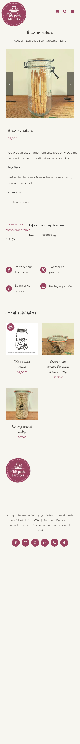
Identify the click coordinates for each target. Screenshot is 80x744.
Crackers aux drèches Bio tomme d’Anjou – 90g (58, 367)
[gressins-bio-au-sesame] (40, 83)
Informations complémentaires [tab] (14, 227)
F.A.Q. (40, 529)
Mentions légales (54, 520)
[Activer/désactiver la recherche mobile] (65, 11)
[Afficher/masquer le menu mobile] (72, 11)
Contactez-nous (18, 524)
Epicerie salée (35, 40)
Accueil (18, 40)
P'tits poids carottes (18, 515)
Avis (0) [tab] (11, 239)
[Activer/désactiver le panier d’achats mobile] (57, 11)
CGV (36, 520)
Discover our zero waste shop (49, 524)
